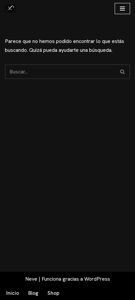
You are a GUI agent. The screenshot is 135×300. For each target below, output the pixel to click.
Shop (53, 293)
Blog (33, 293)
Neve (31, 278)
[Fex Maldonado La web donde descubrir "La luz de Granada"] (10, 8)
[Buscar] (122, 71)
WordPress (97, 278)
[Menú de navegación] (122, 8)
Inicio (12, 293)
